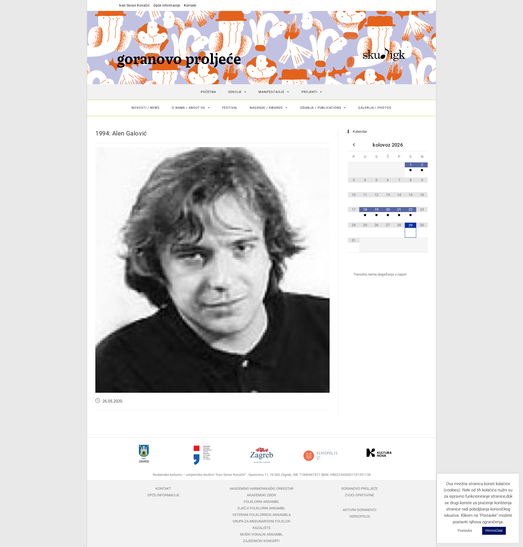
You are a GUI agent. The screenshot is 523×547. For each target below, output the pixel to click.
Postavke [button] (465, 530)
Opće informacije (166, 5)
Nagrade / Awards (266, 108)
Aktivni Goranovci (359, 510)
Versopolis (359, 516)
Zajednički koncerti (261, 541)
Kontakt (190, 5)
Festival (230, 108)
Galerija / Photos (374, 108)
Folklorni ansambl (261, 502)
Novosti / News (146, 108)
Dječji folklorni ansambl (261, 508)
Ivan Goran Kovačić (134, 5)
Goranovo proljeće (359, 488)
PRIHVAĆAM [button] (494, 531)
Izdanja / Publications (320, 108)
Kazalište (261, 528)
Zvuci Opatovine (359, 495)
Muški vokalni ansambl (261, 534)
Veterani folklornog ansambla (261, 515)
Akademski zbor (261, 495)
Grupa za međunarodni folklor (261, 521)
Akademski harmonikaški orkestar (261, 488)
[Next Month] (422, 145)
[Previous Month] (353, 145)
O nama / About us (188, 108)
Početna (208, 92)
